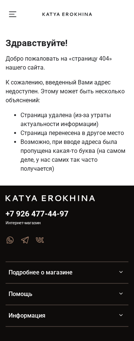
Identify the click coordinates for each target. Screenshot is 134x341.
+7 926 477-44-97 (37, 213)
